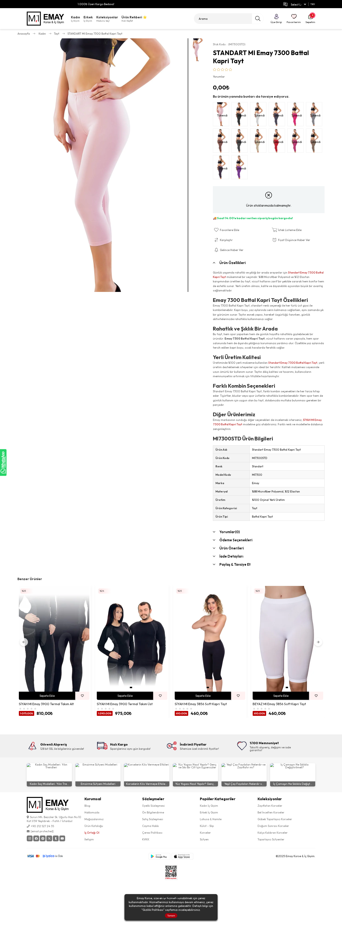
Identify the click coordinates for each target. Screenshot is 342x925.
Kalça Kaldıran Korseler (273, 832)
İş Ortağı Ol (91, 832)
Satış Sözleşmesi (152, 819)
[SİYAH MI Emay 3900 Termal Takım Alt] (54, 639)
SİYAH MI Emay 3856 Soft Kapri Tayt (201, 704)
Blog (87, 805)
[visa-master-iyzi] (48, 856)
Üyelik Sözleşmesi (153, 805)
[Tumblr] (56, 838)
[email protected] (42, 831)
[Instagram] (30, 838)
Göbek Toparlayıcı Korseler (275, 819)
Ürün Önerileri (231, 548)
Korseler (205, 832)
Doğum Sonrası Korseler (273, 826)
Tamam (171, 915)
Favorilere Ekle (82, 696)
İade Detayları (231, 556)
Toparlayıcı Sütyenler (271, 839)
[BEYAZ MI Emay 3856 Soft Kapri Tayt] (288, 639)
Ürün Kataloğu (93, 826)
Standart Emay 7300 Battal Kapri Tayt (292, 362)
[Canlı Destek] (3, 462)
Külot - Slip (207, 826)
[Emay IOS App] (182, 856)
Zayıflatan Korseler (270, 805)
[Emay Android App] (159, 856)
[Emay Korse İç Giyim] (45, 19)
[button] (131, 687)
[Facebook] (36, 838)
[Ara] (257, 18)
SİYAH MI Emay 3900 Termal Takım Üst (125, 704)
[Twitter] (49, 838)
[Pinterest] (43, 838)
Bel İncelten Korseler (271, 812)
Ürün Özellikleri (232, 263)
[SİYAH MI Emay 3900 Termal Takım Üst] (132, 639)
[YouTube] (62, 838)
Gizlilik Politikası (153, 910)
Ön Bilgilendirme (153, 812)
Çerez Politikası (152, 832)
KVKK (145, 839)
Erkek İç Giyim (209, 812)
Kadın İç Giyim (209, 805)
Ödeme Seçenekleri (235, 540)
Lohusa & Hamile (210, 819)
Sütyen (204, 839)
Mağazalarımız (94, 819)
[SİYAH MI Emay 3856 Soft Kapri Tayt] (210, 639)
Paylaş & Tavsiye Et (235, 564)
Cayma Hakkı (150, 826)
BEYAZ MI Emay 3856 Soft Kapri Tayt (279, 704)
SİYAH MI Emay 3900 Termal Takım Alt (46, 704)
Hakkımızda (91, 812)
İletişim (89, 839)
